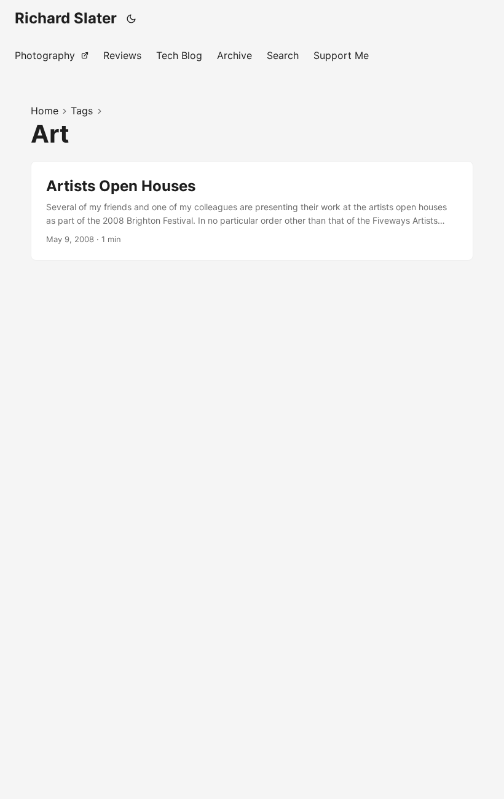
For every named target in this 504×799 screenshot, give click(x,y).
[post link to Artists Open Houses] (252, 211)
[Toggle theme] (131, 18)
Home (44, 110)
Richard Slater (66, 18)
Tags (82, 110)
